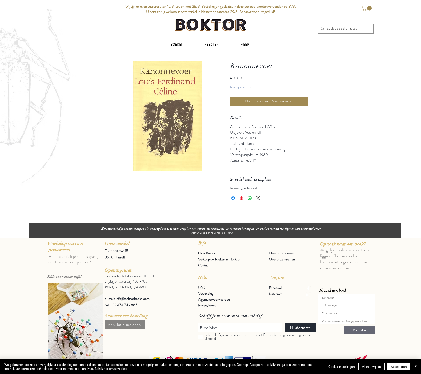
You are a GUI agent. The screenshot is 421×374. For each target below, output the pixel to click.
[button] (367, 8)
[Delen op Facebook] (233, 198)
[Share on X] (258, 198)
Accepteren (399, 366)
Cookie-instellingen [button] (341, 366)
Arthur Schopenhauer (204, 232)
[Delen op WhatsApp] (249, 198)
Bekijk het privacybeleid (111, 368)
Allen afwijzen (371, 366)
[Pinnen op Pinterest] (241, 198)
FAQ (201, 287)
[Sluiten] (415, 366)
